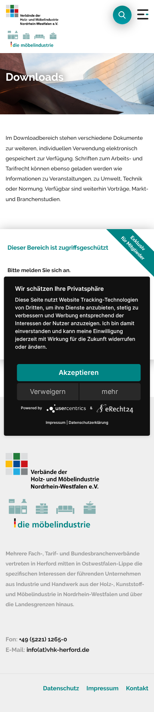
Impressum (102, 688)
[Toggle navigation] (137, 26)
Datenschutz (61, 688)
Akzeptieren (79, 372)
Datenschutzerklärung (88, 422)
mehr (110, 391)
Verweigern (48, 391)
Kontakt (137, 688)
